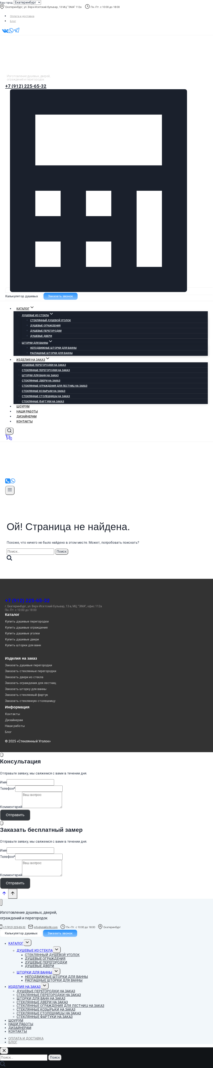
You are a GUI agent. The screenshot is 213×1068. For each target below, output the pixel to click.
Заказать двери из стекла (24, 677)
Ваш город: (6, 2)
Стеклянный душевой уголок (50, 320)
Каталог (15, 944)
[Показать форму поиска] (9, 431)
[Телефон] (7, 482)
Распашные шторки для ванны (51, 353)
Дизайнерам (26, 416)
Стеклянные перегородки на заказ (46, 370)
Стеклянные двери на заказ (41, 380)
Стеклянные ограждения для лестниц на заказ (54, 385)
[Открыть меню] (10, 490)
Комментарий (11, 807)
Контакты (24, 421)
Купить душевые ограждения (26, 627)
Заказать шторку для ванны (25, 689)
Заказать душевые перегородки (28, 665)
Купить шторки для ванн (23, 645)
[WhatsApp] (11, 32)
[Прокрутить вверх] (4, 894)
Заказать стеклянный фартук (26, 695)
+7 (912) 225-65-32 (25, 86)
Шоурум (23, 406)
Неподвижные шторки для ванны (53, 347)
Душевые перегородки (46, 330)
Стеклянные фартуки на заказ (43, 401)
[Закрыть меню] (1, 902)
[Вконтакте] (5, 32)
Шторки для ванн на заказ (40, 375)
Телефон (7, 789)
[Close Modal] (1, 755)
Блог (13, 21)
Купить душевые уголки (22, 633)
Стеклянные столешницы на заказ (46, 396)
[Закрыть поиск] (4, 1050)
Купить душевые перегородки (27, 621)
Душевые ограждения (45, 325)
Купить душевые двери (22, 639)
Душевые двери (41, 336)
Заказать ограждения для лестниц (30, 683)
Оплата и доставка (22, 16)
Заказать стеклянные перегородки (30, 671)
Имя (3, 782)
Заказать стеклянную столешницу (30, 701)
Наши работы (27, 411)
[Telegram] (17, 32)
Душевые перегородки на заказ (44, 365)
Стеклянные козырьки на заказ (43, 391)
